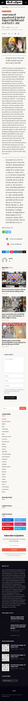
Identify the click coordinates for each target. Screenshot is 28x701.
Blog (7, 7)
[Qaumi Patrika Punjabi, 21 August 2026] (5, 657)
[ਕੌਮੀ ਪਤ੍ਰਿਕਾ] (14, 2)
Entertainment (5, 441)
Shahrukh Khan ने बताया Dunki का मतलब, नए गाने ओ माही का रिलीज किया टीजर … (18, 626)
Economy (4, 439)
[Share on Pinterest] (15, 33)
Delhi (3, 434)
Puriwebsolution (5, 696)
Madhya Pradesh (6, 466)
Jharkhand (4, 459)
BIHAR (3, 424)
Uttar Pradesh (5, 486)
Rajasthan (4, 481)
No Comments (6, 29)
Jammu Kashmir (6, 456)
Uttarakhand (5, 489)
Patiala (3, 474)
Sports (4, 484)
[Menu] (3, 2)
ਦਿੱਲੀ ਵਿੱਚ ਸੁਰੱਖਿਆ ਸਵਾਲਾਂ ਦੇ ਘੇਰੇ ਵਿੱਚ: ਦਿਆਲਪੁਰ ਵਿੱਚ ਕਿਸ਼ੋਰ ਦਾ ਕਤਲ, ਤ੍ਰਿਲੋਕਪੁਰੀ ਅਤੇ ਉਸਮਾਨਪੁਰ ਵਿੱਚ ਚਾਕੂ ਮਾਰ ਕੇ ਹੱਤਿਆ (14, 342)
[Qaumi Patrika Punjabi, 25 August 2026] (5, 648)
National (4, 471)
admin (8, 27)
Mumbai (4, 469)
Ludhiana (4, 464)
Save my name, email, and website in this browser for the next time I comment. (14, 391)
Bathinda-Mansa (6, 421)
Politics (4, 476)
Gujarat (4, 449)
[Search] (25, 2)
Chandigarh (5, 429)
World (3, 492)
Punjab (3, 479)
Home (3, 7)
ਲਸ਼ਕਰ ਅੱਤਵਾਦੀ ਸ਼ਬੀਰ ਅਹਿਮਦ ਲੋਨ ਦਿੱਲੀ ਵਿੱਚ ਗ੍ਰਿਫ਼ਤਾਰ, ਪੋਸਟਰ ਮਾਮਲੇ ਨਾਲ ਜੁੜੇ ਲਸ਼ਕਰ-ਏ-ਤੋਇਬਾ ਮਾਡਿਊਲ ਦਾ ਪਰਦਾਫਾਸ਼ (13, 316)
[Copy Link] (18, 33)
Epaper (4, 444)
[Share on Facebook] (9, 33)
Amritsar (4, 419)
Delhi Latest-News (7, 11)
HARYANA (4, 451)
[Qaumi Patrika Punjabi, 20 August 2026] (5, 667)
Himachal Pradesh (6, 454)
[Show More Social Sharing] (21, 33)
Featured (4, 446)
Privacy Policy (12, 555)
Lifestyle (4, 461)
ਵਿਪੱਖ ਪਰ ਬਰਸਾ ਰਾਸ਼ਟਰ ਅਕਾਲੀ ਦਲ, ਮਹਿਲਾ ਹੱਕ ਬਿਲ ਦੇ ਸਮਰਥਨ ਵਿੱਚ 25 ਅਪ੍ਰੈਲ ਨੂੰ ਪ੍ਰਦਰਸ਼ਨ (14, 290)
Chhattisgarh (5, 431)
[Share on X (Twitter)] (12, 33)
